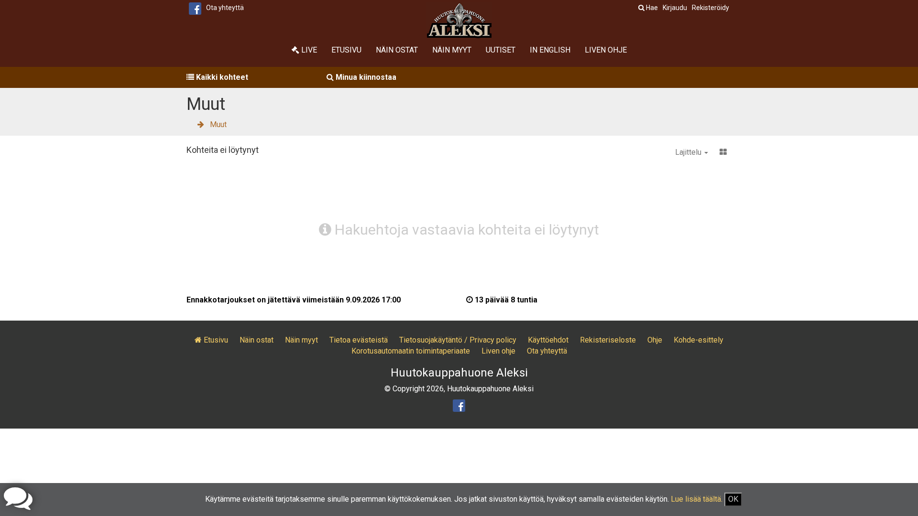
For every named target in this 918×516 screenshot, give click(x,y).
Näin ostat (397, 49)
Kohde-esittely (698, 339)
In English (550, 49)
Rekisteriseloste (608, 339)
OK (733, 499)
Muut (218, 124)
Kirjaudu (675, 7)
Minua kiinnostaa (365, 77)
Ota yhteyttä (225, 7)
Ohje (654, 339)
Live (308, 49)
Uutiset (500, 49)
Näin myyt (451, 49)
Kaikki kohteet (221, 77)
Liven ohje (606, 49)
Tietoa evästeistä (358, 339)
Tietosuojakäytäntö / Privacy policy (457, 339)
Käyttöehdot (548, 339)
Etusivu (346, 49)
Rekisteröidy (710, 7)
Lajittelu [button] (689, 152)
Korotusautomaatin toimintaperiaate (410, 350)
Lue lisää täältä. (696, 499)
